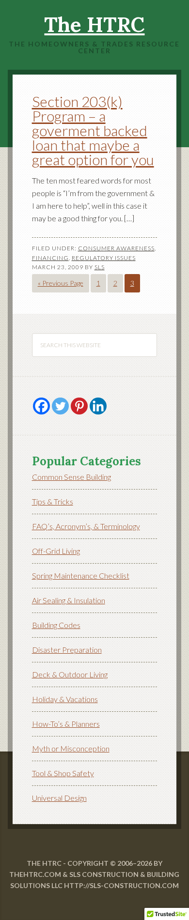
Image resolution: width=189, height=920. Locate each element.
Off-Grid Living (56, 550)
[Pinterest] (79, 406)
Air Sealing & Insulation (68, 600)
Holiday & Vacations (65, 699)
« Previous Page (60, 283)
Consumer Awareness (116, 248)
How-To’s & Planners (66, 723)
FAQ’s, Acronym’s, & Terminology (86, 526)
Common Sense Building (71, 476)
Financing (50, 257)
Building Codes (56, 624)
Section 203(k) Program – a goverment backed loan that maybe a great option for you (93, 130)
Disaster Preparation (67, 649)
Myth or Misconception (71, 748)
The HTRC (94, 25)
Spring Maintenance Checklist (80, 575)
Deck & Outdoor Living (70, 674)
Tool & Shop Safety (63, 773)
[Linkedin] (98, 406)
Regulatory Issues (104, 257)
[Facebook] (41, 406)
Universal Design (59, 797)
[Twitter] (60, 406)
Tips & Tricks (52, 501)
